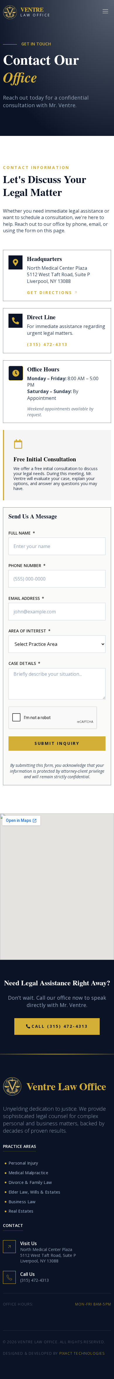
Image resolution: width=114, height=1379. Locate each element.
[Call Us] (9, 1277)
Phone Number (24, 565)
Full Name (19, 533)
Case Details (22, 663)
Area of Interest (27, 631)
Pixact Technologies (82, 1353)
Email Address (24, 598)
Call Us (27, 1274)
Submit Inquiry (57, 743)
